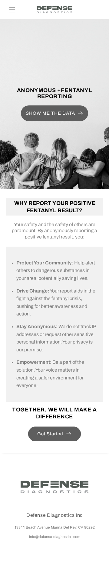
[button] (12, 9)
